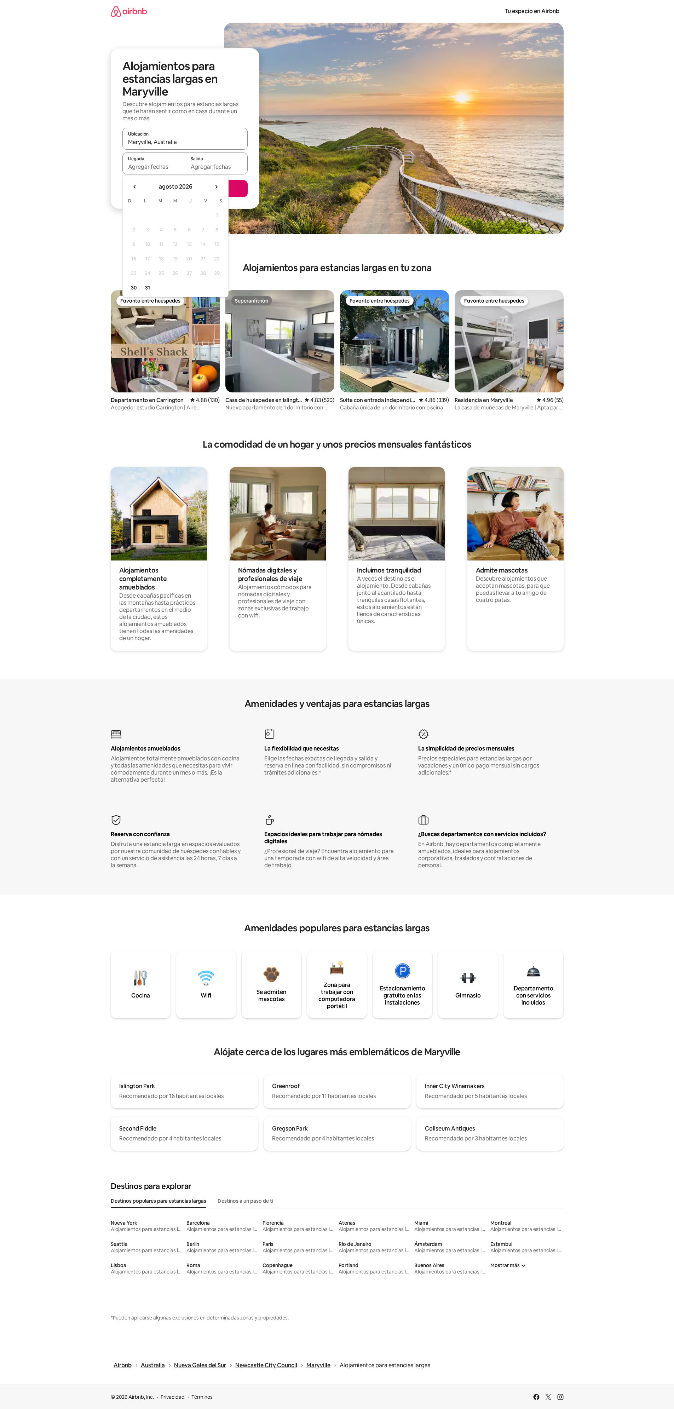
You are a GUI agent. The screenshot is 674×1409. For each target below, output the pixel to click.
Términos (202, 1397)
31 (147, 287)
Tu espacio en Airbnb (532, 11)
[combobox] (185, 142)
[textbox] (153, 166)
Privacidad (173, 1397)
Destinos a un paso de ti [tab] (245, 1201)
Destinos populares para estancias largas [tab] (158, 1201)
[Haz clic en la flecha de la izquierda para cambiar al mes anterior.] (135, 187)
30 (134, 287)
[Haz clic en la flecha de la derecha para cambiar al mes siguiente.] (216, 187)
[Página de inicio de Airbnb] (129, 11)
